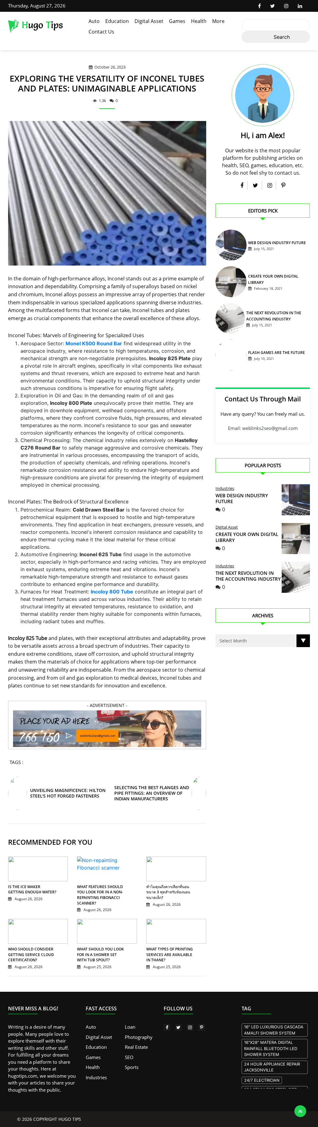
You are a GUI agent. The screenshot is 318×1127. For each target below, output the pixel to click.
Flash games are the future (276, 352)
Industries (225, 488)
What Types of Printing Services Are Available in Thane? (169, 954)
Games (177, 21)
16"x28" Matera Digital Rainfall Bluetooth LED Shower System (270, 1048)
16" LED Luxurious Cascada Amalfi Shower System (273, 1029)
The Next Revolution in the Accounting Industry (248, 576)
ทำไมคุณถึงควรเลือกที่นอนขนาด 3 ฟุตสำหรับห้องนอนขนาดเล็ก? (168, 892)
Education (117, 21)
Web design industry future (277, 242)
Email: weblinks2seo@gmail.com (263, 428)
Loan (130, 1027)
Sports (132, 1067)
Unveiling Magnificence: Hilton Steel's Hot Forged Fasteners (68, 793)
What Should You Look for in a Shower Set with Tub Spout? (100, 954)
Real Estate (136, 1047)
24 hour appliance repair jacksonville (272, 1067)
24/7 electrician (261, 1080)
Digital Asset (148, 21)
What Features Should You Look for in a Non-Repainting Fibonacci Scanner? (100, 895)
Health (199, 21)
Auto (94, 21)
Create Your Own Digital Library (247, 537)
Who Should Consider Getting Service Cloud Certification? (31, 954)
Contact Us (101, 31)
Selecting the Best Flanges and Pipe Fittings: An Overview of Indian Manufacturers (151, 793)
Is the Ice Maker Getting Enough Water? (32, 889)
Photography (138, 1037)
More (218, 21)
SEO (129, 1057)
